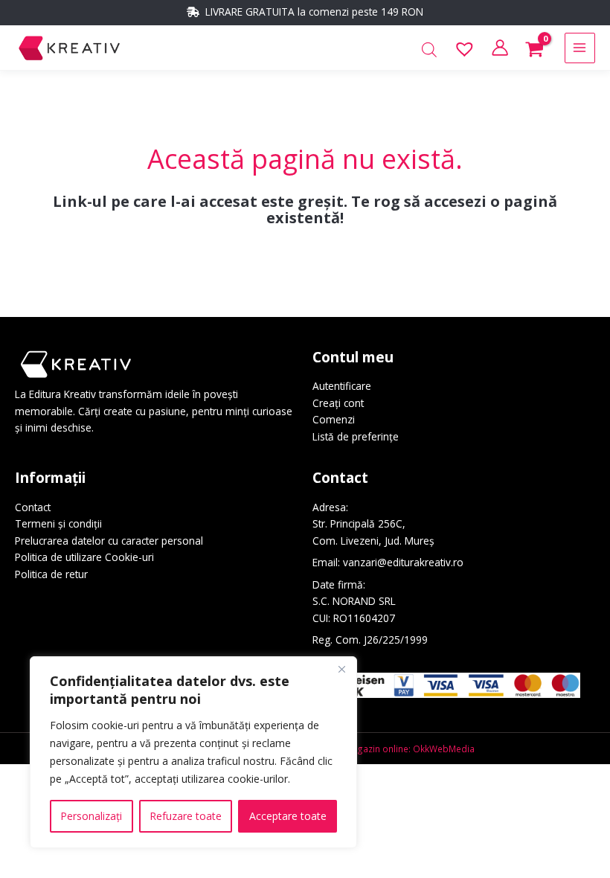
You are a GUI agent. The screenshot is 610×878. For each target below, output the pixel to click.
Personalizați (91, 816)
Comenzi (333, 419)
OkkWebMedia (444, 748)
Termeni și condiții (58, 523)
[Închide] (341, 669)
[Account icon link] (500, 48)
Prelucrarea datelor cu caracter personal (109, 540)
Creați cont (338, 403)
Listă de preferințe (355, 436)
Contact (33, 507)
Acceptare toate (288, 816)
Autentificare (341, 386)
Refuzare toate (186, 816)
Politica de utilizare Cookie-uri (84, 557)
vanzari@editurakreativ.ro (403, 562)
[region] (193, 752)
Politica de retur (51, 574)
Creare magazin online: (361, 748)
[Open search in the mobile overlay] (429, 50)
